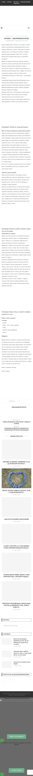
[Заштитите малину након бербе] (16, 507)
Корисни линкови (25, 2)
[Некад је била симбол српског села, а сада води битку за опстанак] (16, 478)
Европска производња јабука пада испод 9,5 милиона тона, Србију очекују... (17, 605)
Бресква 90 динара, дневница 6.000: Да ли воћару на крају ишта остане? (21, 641)
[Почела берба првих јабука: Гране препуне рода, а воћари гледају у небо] (16, 562)
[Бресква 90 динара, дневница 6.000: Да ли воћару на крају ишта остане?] (16, 449)
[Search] (31, 27)
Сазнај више (16, 770)
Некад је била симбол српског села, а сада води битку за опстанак (22, 653)
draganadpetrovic (19, 407)
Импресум (16, 3)
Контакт (9, 2)
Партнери (16, 2)
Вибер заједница (17, 736)
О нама (3, 2)
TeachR (23, 695)
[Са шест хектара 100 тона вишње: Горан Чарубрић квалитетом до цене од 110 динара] (16, 534)
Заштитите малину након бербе (16, 519)
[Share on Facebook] (21, 401)
